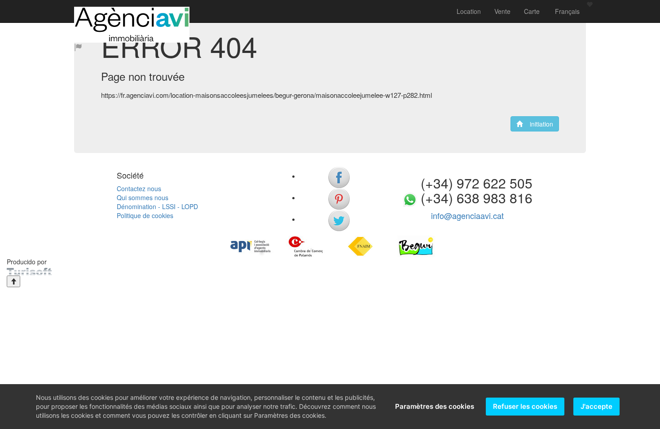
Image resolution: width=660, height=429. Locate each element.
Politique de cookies (145, 215)
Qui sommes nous (142, 197)
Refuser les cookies (525, 406)
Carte (532, 11)
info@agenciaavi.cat (467, 215)
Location (469, 11)
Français (566, 11)
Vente (502, 11)
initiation (538, 123)
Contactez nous (139, 188)
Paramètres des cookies (434, 406)
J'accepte (596, 406)
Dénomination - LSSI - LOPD (157, 206)
